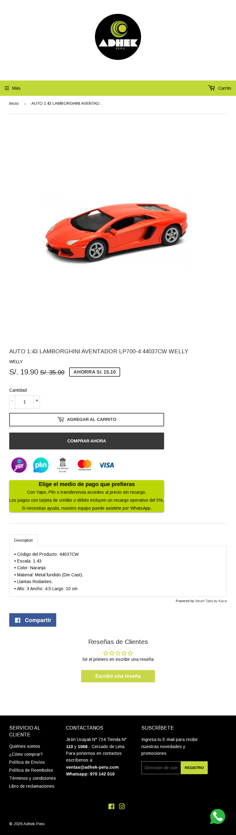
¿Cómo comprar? (26, 754)
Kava (222, 601)
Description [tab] (23, 540)
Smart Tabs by (206, 601)
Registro (194, 768)
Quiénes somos (24, 746)
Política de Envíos (27, 762)
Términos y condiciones (32, 778)
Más (16, 88)
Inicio (14, 103)
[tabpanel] (118, 571)
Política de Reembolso (31, 770)
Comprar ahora (86, 440)
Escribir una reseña (118, 676)
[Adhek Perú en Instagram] (122, 807)
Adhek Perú (34, 823)
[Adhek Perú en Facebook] (111, 807)
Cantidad (18, 390)
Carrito (224, 88)
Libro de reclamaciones (31, 786)
